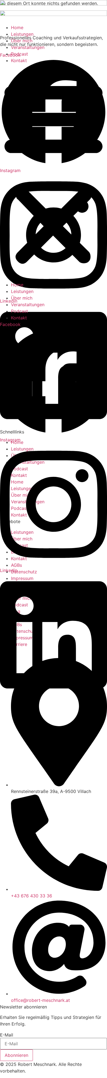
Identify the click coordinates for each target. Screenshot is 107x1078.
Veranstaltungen (27, 47)
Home (17, 27)
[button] (53, 172)
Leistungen (22, 34)
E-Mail (6, 1035)
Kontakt (19, 60)
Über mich (21, 40)
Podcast (19, 54)
